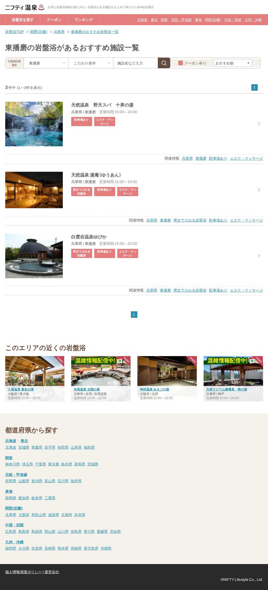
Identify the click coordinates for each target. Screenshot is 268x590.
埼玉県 (27, 463)
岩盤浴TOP (14, 31)
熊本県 (63, 548)
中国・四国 (232, 19)
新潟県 (36, 480)
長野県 (10, 480)
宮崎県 (76, 548)
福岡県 (10, 548)
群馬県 (79, 463)
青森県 (36, 447)
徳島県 (76, 531)
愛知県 (23, 497)
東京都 (53, 463)
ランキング (84, 19)
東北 (154, 19)
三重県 (49, 497)
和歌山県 (38, 514)
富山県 (49, 480)
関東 (164, 19)
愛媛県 (102, 531)
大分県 (23, 548)
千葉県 (40, 463)
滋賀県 (53, 514)
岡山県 (49, 531)
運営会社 (51, 571)
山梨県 (23, 480)
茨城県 (92, 463)
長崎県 (49, 548)
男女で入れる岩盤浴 (190, 220)
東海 (198, 19)
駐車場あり (218, 158)
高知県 (115, 531)
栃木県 (66, 463)
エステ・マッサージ (246, 158)
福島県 (89, 447)
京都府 (66, 514)
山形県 (76, 447)
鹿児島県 (91, 548)
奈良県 (79, 514)
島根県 (36, 531)
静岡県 (10, 497)
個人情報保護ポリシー (23, 571)
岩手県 (49, 447)
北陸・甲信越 (181, 19)
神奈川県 (12, 463)
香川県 (89, 531)
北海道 (142, 19)
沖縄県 (105, 548)
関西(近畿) (213, 19)
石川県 (63, 480)
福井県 (76, 480)
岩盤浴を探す (23, 19)
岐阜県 (36, 497)
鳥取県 (23, 531)
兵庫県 (59, 31)
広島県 (10, 531)
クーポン (54, 19)
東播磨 (201, 158)
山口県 (63, 531)
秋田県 (63, 447)
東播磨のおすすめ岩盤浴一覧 (95, 31)
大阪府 (23, 514)
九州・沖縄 (253, 19)
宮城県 (23, 447)
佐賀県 (36, 548)
